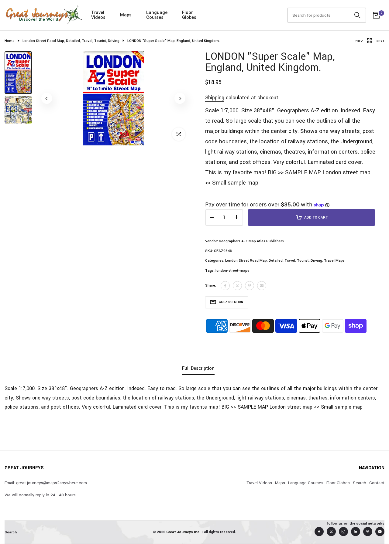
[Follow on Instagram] (343, 531)
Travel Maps (334, 260)
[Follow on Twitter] (331, 531)
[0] (376, 15)
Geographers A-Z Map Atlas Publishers (251, 241)
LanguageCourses (156, 15)
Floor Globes (338, 483)
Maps (126, 15)
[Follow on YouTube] (379, 531)
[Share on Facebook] (225, 285)
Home (10, 40)
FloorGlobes (189, 15)
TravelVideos (98, 15)
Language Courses (305, 483)
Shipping (214, 97)
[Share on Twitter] (237, 285)
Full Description (198, 368)
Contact (376, 483)
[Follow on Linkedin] (355, 531)
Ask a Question (231, 302)
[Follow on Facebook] (319, 531)
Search (359, 483)
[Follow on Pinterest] (367, 531)
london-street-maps (232, 270)
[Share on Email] (261, 285)
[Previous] (46, 98)
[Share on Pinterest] (249, 285)
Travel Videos (259, 483)
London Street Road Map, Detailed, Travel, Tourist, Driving (70, 40)
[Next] (179, 98)
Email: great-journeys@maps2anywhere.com (46, 483)
